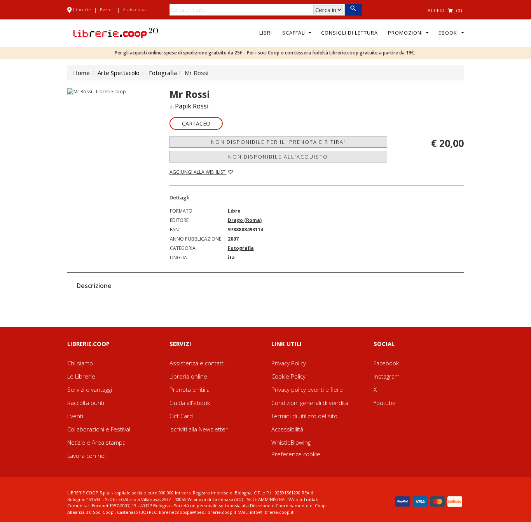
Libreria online (188, 376)
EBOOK (449, 32)
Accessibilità (287, 429)
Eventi (107, 9)
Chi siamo (80, 363)
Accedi (436, 10)
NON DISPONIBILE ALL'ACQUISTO (278, 156)
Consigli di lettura (349, 32)
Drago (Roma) (245, 220)
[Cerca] (353, 10)
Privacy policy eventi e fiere (307, 389)
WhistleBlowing (291, 442)
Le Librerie (81, 376)
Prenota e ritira (189, 389)
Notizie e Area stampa (96, 442)
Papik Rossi (191, 106)
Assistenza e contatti (197, 363)
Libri (265, 32)
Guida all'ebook (189, 403)
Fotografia (163, 73)
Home (81, 73)
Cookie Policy (288, 376)
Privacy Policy (288, 363)
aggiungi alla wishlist (198, 172)
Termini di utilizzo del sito (304, 416)
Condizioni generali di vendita (309, 403)
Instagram (387, 376)
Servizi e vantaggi (89, 389)
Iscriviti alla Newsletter (198, 429)
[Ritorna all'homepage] (115, 32)
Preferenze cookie (295, 454)
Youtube (385, 403)
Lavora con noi (86, 455)
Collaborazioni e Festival (98, 429)
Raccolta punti (85, 403)
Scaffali (294, 32)
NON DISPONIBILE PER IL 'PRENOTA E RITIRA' (278, 141)
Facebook (386, 363)
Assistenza (134, 9)
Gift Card (181, 416)
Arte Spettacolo (119, 73)
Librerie (82, 9)
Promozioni (406, 32)
